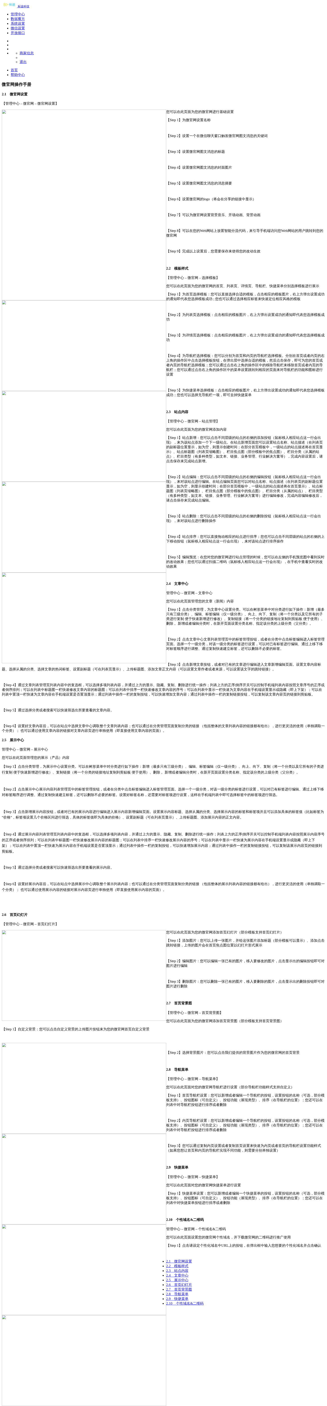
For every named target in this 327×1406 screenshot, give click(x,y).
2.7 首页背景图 (179, 1289)
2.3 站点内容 (177, 1271)
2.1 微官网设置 (179, 1261)
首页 (14, 70)
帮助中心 (18, 75)
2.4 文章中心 (177, 1275)
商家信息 (27, 53)
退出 (23, 62)
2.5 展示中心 (177, 1280)
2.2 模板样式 (177, 1266)
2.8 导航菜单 (177, 1294)
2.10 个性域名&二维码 (185, 1303)
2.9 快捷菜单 (177, 1299)
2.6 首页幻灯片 (179, 1285)
